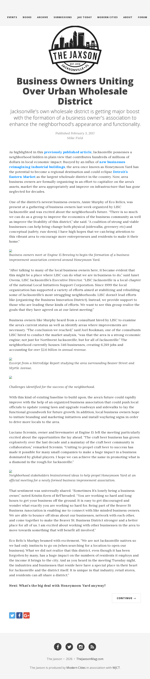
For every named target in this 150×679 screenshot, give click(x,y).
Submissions (63, 17)
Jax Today (84, 17)
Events (12, 17)
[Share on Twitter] (12, 615)
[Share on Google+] (26, 615)
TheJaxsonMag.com (89, 659)
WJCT (116, 668)
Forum (142, 17)
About (127, 17)
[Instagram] (80, 646)
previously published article (67, 152)
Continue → (126, 598)
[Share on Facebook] (19, 615)
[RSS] (92, 646)
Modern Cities (107, 17)
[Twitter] (69, 646)
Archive (42, 17)
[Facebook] (57, 646)
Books (27, 17)
